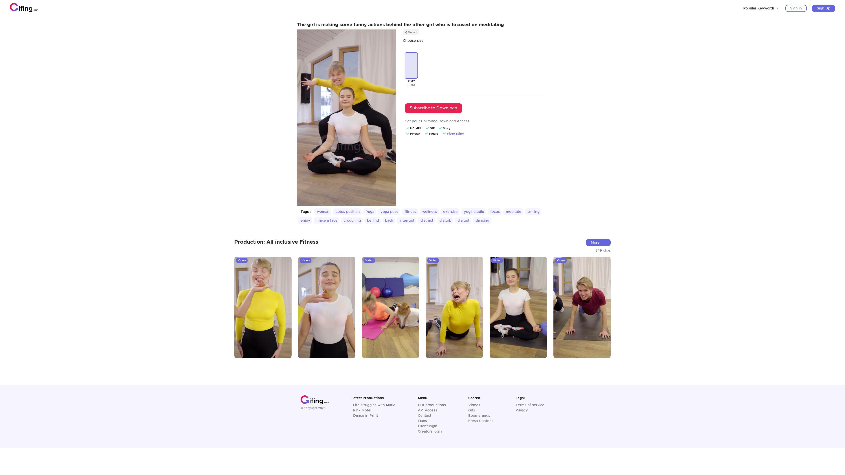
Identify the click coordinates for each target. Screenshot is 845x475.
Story (411, 80)
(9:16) (411, 85)
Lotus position (348, 212)
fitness (410, 212)
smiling (533, 212)
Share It (412, 32)
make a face (327, 220)
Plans (422, 421)
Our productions (432, 405)
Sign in (796, 8)
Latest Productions (367, 398)
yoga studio (474, 212)
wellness (429, 212)
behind (373, 220)
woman (323, 212)
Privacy (522, 410)
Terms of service (530, 405)
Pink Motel (362, 410)
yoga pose (389, 212)
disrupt (463, 220)
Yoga (370, 212)
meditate (513, 212)
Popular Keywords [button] (759, 8)
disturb (445, 220)
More (595, 242)
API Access (427, 410)
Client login (427, 426)
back (389, 220)
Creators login (430, 431)
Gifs (471, 410)
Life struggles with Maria (374, 405)
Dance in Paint (365, 415)
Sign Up (823, 8)
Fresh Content (480, 421)
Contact (424, 415)
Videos (474, 405)
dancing (482, 220)
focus (495, 212)
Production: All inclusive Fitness (276, 242)
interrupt (406, 220)
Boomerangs (479, 415)
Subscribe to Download (433, 108)
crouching (352, 220)
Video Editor (455, 133)
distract (427, 220)
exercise (450, 212)
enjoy (305, 220)
